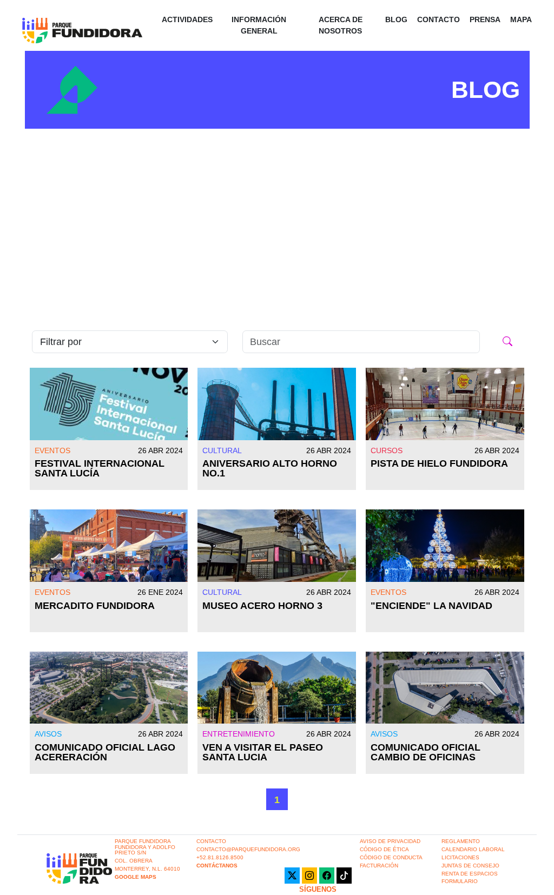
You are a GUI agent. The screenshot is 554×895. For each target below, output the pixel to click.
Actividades (187, 19)
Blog (396, 19)
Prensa (485, 19)
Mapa (521, 19)
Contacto (438, 19)
